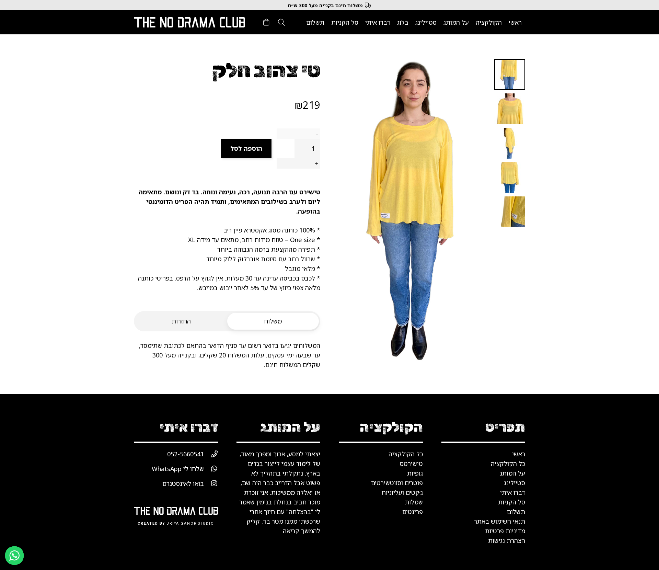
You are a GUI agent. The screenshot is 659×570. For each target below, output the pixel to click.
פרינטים (412, 512)
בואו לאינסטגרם (183, 483)
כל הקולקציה (406, 454)
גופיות (415, 473)
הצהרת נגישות (506, 540)
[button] (281, 22)
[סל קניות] (266, 22)
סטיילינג (514, 483)
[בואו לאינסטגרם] (211, 483)
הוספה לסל (246, 148)
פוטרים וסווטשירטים (397, 483)
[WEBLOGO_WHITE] (189, 22)
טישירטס (411, 463)
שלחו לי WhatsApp (178, 469)
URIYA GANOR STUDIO (190, 523)
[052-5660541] (211, 454)
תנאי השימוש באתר (499, 521)
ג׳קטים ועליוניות (402, 492)
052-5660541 (185, 454)
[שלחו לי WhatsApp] (211, 469)
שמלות (414, 502)
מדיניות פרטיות (505, 531)
